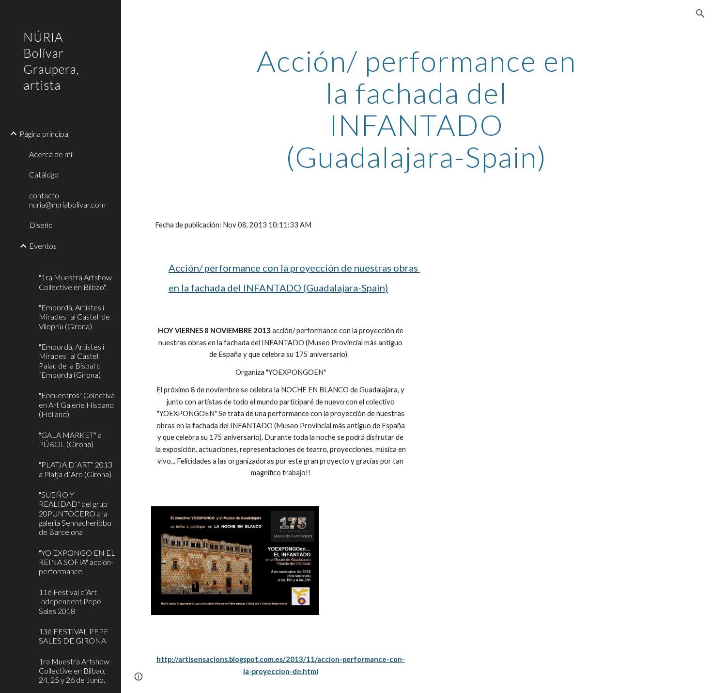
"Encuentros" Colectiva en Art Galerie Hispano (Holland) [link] (77, 404)
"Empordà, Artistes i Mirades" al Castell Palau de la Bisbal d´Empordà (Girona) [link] (71, 360)
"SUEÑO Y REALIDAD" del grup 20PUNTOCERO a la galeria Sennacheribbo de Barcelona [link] (75, 513)
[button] (700, 13)
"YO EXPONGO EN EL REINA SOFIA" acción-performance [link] (77, 562)
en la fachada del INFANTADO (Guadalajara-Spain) (278, 287)
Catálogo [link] (44, 174)
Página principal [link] (44, 133)
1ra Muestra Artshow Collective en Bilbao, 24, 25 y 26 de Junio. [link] (74, 671)
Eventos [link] (43, 245)
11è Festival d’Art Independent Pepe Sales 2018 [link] (70, 601)
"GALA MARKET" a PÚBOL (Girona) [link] (70, 439)
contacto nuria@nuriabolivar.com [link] (67, 200)
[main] (416, 109)
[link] (76, 261)
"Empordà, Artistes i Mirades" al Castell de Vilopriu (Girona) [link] (74, 317)
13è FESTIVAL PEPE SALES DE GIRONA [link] (73, 636)
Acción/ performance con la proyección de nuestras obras (294, 268)
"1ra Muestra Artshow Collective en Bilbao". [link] (75, 282)
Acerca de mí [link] (50, 154)
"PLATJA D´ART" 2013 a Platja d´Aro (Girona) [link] (75, 469)
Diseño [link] (41, 224)
